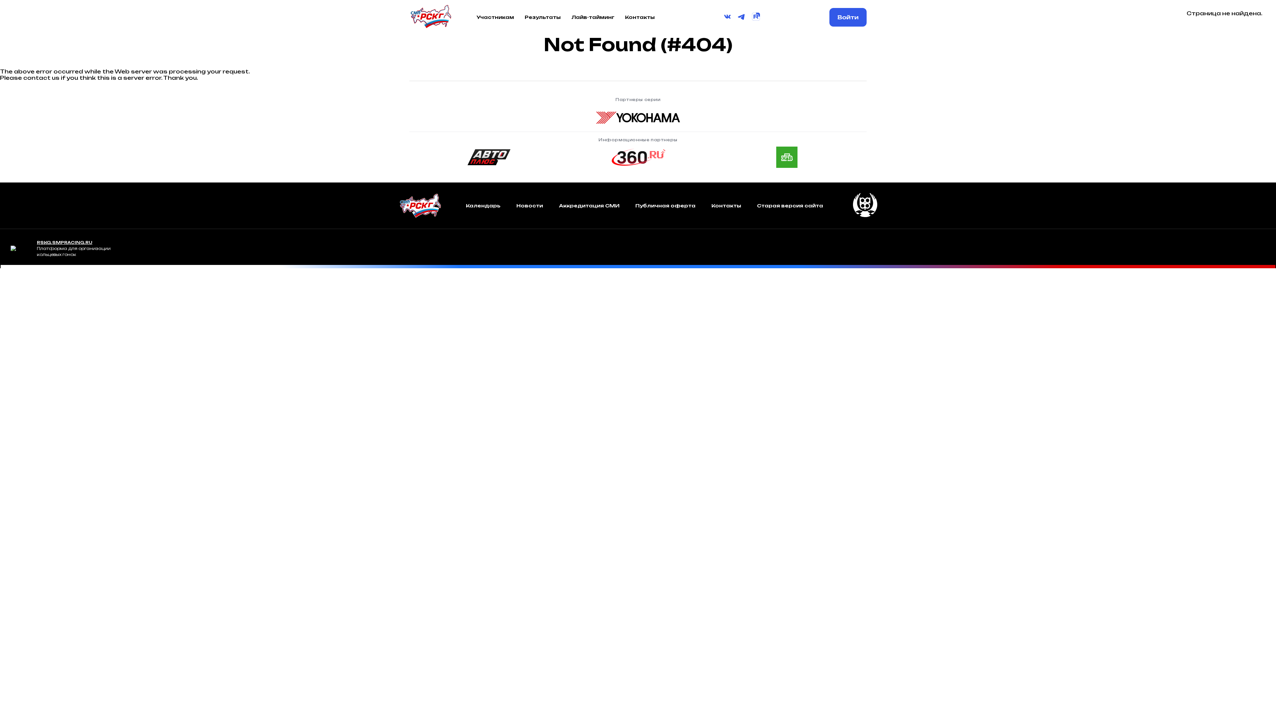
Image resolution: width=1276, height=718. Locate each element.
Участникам (495, 17)
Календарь (483, 205)
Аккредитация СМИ (589, 205)
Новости (529, 205)
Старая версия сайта (790, 205)
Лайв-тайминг (592, 17)
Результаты (543, 17)
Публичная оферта (665, 205)
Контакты (640, 17)
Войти (848, 17)
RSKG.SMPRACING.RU (64, 242)
